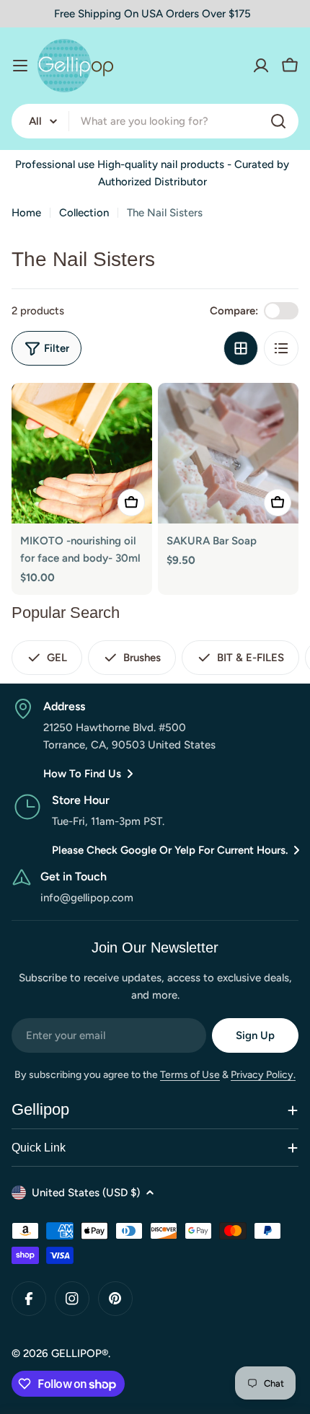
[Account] (261, 65)
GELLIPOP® (79, 1353)
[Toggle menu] (20, 65)
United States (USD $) (86, 1192)
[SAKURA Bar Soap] (228, 453)
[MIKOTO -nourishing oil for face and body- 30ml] (82, 453)
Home (26, 212)
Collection (84, 212)
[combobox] (155, 121)
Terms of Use (190, 1075)
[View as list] (281, 348)
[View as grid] (240, 348)
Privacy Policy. (263, 1075)
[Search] (278, 121)
